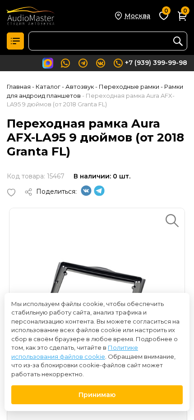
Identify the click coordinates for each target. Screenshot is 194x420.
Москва (137, 16)
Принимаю (97, 395)
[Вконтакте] (86, 194)
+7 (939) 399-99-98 (156, 63)
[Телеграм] (99, 194)
